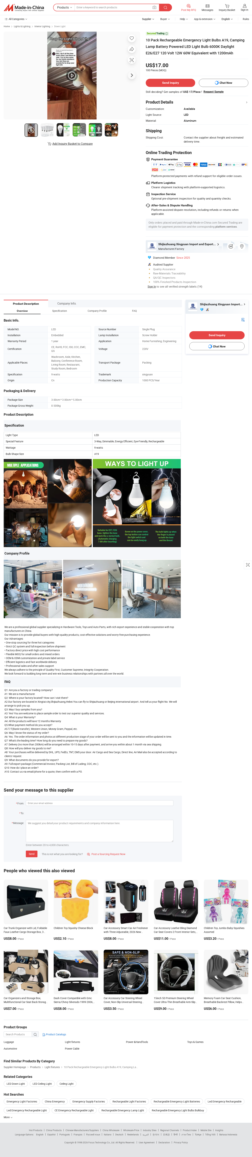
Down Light (59, 26)
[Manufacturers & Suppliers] (24, 7)
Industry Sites (149, 1130)
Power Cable (72, 1048)
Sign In (152, 286)
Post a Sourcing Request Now (106, 854)
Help (182, 19)
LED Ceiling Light (42, 1083)
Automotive (10, 1048)
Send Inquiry (170, 83)
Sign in (244, 9)
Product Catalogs (55, 1034)
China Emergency (55, 1101)
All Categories (16, 19)
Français (78, 1134)
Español (51, 1134)
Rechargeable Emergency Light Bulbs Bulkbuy (178, 1110)
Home (7, 26)
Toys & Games (195, 1042)
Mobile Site (206, 1130)
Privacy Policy (181, 1142)
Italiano (107, 1134)
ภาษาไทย (186, 1134)
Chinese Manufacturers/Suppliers (82, 1130)
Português (64, 1134)
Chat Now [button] (226, 83)
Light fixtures (72, 1042)
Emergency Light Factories (22, 1101)
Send (31, 854)
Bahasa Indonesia (228, 1134)
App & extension (203, 19)
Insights (219, 1130)
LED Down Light (16, 1083)
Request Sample (213, 91)
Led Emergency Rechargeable (224, 1101)
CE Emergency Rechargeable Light (74, 1110)
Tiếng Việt (210, 1134)
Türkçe (198, 1134)
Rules (246, 19)
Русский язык (93, 1134)
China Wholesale (111, 1130)
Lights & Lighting (22, 26)
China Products (54, 1130)
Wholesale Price (131, 1130)
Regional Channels (169, 1130)
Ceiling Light (67, 1083)
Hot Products (35, 1130)
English (40, 1134)
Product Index (190, 1130)
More (7, 1117)
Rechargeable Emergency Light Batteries (177, 1101)
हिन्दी (176, 1134)
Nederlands (133, 1134)
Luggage (9, 1042)
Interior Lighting (42, 26)
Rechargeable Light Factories (129, 1101)
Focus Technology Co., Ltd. (101, 1142)
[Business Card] (243, 319)
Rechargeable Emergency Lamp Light (122, 1110)
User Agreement (147, 1142)
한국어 (156, 1134)
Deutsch (119, 1134)
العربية (146, 1134)
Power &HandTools (137, 1042)
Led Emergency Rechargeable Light (27, 1110)
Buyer (163, 19)
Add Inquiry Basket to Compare (72, 144)
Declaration (164, 1142)
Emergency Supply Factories (89, 1101)
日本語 (166, 1134)
